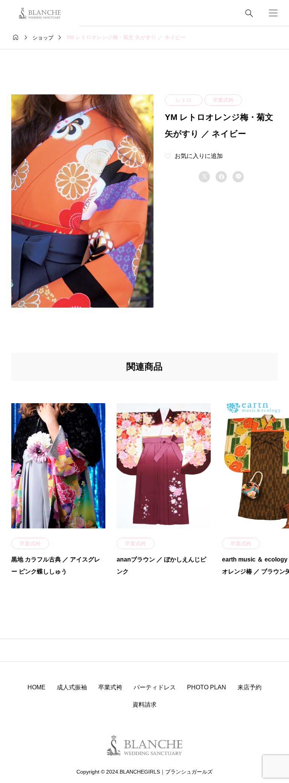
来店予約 (249, 687)
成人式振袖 (72, 687)
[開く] (273, 13)
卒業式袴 (223, 100)
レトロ (184, 100)
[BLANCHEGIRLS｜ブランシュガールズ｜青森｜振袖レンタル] (40, 13)
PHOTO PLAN (206, 687)
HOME (36, 687)
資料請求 (144, 704)
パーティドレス (155, 687)
